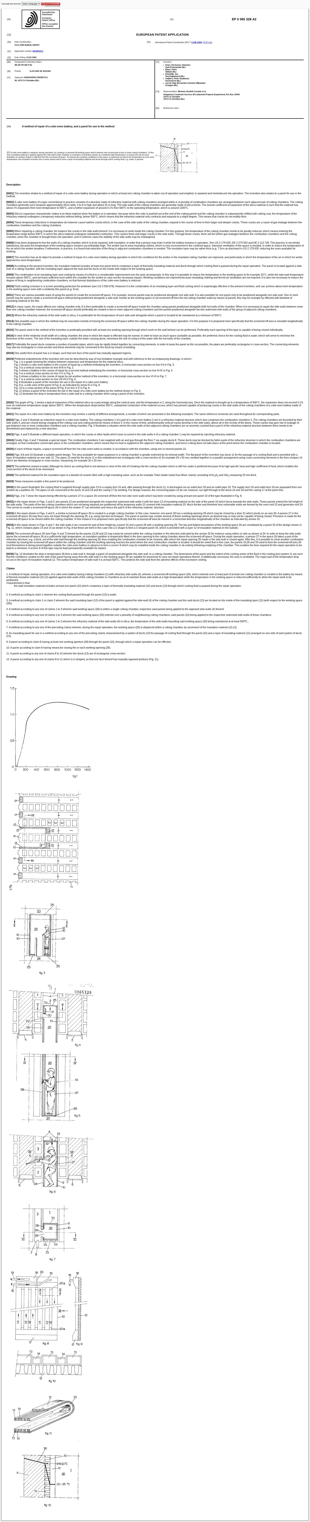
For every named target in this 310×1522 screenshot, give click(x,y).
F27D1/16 (207, 42)
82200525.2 (38, 51)
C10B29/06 (196, 42)
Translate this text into (11, 4)
